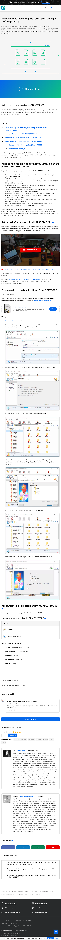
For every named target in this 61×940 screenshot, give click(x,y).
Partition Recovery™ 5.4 (19, 307)
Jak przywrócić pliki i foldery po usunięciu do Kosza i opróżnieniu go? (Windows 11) (29, 269)
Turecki (51, 739)
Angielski (16, 739)
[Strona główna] (3, 8)
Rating (9, 732)
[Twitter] (23, 847)
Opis (56, 938)
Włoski (4, 742)
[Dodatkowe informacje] (22, 644)
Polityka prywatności (21, 930)
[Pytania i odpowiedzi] (20, 855)
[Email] (38, 847)
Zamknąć (50, 938)
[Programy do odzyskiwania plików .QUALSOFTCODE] (58, 291)
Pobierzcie (8, 321)
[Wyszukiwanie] (45, 8)
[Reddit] (53, 847)
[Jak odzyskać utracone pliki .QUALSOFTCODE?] (53, 223)
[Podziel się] (12, 840)
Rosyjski (45, 739)
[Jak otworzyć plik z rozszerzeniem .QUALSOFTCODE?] (2, 609)
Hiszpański (31, 739)
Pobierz (53, 309)
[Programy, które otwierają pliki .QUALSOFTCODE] (45, 618)
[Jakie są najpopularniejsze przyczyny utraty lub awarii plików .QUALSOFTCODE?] (30, 167)
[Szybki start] (58, 8)
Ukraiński (38, 739)
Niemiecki (23, 739)
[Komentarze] (15, 694)
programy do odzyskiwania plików (24, 279)
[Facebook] (8, 847)
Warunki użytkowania (7, 930)
